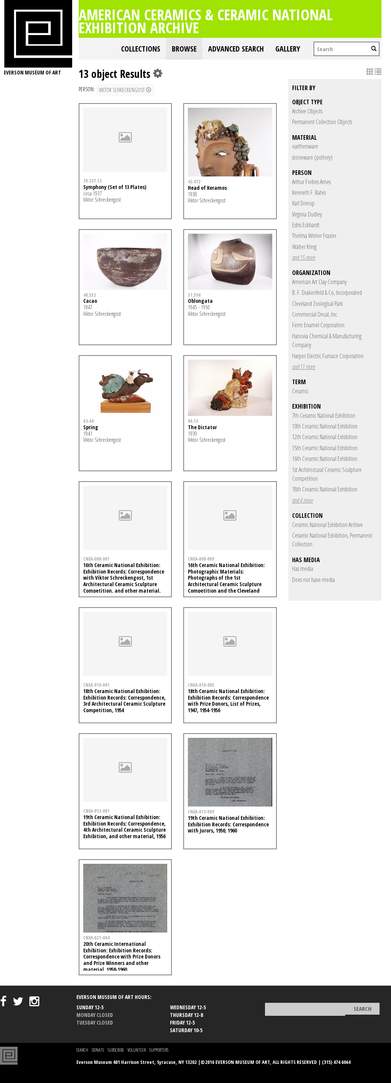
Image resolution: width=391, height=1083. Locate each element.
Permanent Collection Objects (322, 122)
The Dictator (202, 427)
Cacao (90, 300)
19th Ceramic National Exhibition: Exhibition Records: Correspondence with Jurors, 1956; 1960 (228, 824)
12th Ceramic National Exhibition (324, 437)
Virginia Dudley (307, 214)
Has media (302, 568)
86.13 (193, 421)
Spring (90, 427)
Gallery (287, 49)
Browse (184, 49)
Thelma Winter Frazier (314, 235)
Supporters (158, 1050)
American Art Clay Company (319, 282)
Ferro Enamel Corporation (318, 325)
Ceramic (300, 391)
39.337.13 (92, 181)
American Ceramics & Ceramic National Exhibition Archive (206, 20)
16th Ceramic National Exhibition (324, 458)
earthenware (305, 146)
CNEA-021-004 (96, 937)
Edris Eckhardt (306, 225)
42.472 (194, 181)
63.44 (88, 421)
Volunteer (137, 1050)
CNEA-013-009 (201, 811)
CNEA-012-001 (96, 811)
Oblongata (200, 300)
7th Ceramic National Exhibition (323, 415)
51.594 (194, 295)
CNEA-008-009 (201, 559)
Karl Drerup (303, 203)
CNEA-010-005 (201, 685)
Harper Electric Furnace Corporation (328, 356)
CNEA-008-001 (96, 559)
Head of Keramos (207, 187)
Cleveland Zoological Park (317, 303)
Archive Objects (307, 111)
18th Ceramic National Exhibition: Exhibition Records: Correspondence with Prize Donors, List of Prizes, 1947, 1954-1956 (228, 700)
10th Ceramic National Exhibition (324, 426)
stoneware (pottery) (312, 157)
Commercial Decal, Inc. (315, 314)
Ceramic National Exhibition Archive (327, 524)
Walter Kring (304, 246)
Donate (98, 1050)
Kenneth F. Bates (309, 192)
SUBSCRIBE (116, 1050)
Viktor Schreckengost (122, 90)
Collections (140, 49)
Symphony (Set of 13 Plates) (114, 187)
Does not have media (313, 579)
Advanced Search (236, 49)
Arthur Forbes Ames (311, 182)
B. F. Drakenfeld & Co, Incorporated (327, 292)
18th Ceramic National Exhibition (324, 489)
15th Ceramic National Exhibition (324, 448)
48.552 (89, 295)
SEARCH (82, 1050)
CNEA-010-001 (96, 685)
